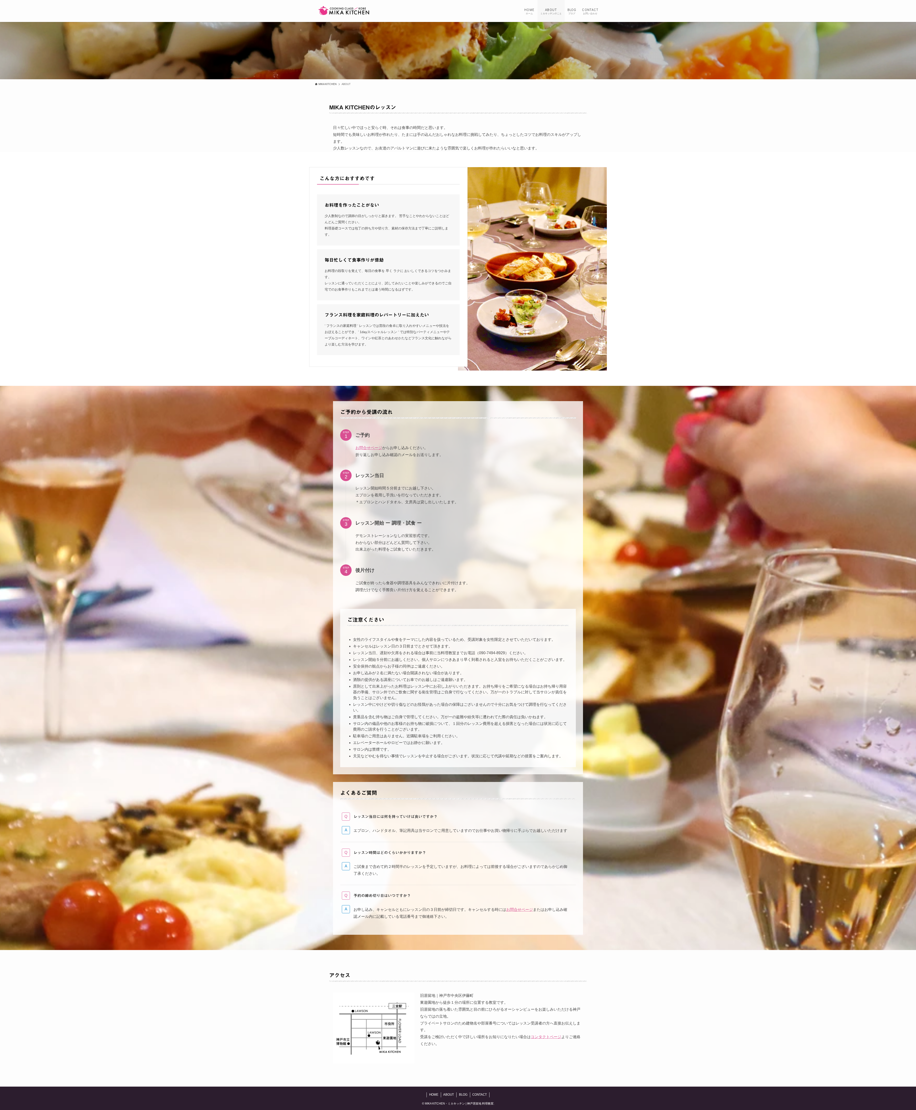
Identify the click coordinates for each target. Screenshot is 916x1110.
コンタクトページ (546, 1037)
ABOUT (448, 1094)
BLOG (463, 1094)
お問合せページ (368, 448)
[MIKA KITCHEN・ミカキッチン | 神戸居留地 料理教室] (344, 11)
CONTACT (479, 1094)
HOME (433, 1094)
